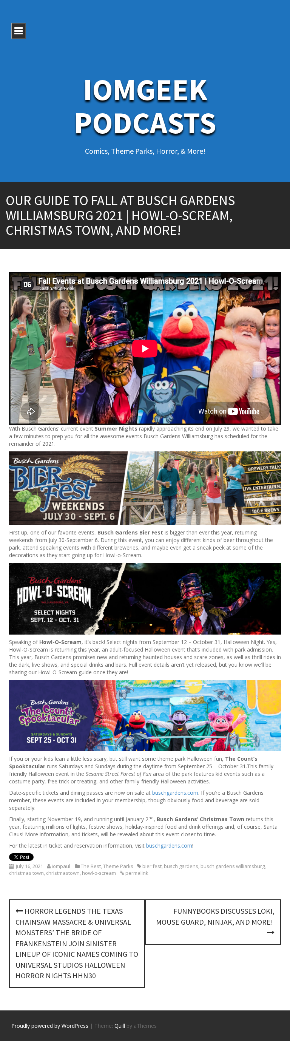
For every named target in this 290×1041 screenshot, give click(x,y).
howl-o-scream (99, 873)
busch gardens (181, 866)
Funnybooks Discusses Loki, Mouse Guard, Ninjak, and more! (215, 916)
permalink (136, 873)
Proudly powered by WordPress (49, 1025)
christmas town (26, 873)
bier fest (152, 866)
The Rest (91, 866)
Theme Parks (118, 866)
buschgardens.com (175, 792)
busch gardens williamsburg (233, 866)
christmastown (63, 873)
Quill (119, 1025)
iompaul (61, 866)
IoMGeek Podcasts (145, 106)
